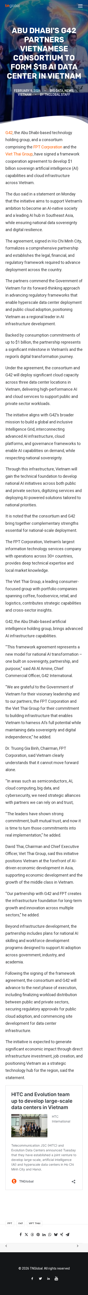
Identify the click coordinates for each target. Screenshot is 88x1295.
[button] (80, 6)
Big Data (56, 90)
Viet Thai (34, 1223)
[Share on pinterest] (38, 1234)
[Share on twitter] (26, 1234)
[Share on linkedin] (44, 1234)
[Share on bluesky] (55, 1234)
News (69, 90)
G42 (9, 132)
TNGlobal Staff (57, 94)
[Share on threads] (32, 1234)
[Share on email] (67, 1234)
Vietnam (24, 94)
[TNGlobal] (12, 6)
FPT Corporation (47, 147)
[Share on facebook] (20, 1234)
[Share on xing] (61, 1234)
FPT (9, 1223)
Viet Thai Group (19, 154)
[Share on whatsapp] (50, 1234)
